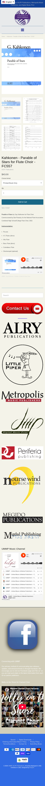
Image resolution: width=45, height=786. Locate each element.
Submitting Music (36, 744)
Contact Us (23, 744)
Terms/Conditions (9, 744)
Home (3, 36)
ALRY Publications (8, 169)
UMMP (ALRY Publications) (16, 766)
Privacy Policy (35, 742)
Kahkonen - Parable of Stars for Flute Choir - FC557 (20, 36)
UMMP (3, 276)
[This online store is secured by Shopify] (22, 761)
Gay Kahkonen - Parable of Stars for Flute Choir (18, 276)
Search (13, 740)
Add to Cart (22, 202)
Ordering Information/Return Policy (15, 742)
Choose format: (6, 178)
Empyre (31, 767)
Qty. (3, 188)
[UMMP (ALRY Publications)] (22, 24)
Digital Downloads (25, 740)
